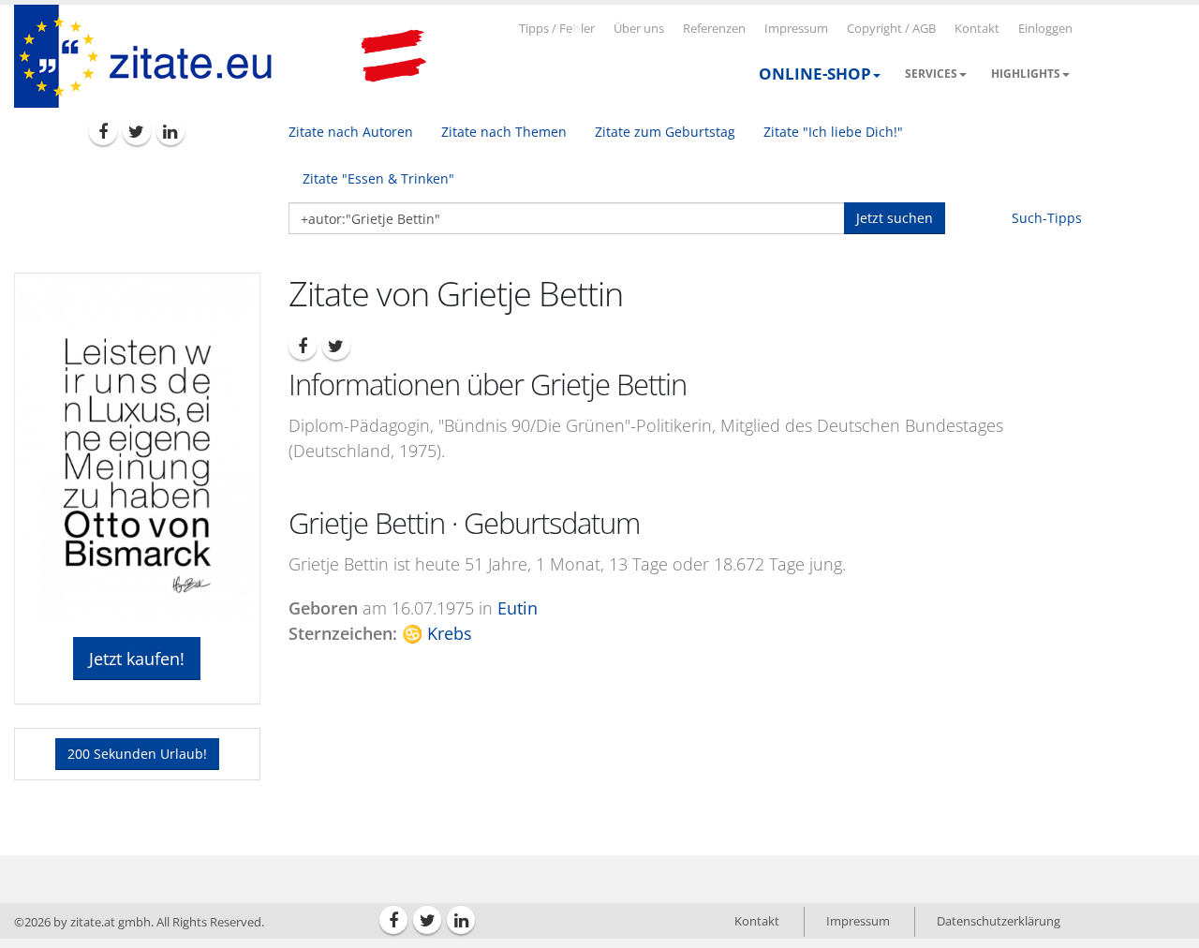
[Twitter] (137, 131)
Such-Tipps (1047, 218)
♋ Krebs (437, 633)
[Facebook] (103, 131)
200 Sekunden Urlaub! (137, 754)
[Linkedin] (170, 131)
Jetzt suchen (894, 218)
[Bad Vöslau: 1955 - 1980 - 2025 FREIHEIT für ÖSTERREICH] (393, 56)
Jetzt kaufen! (137, 658)
